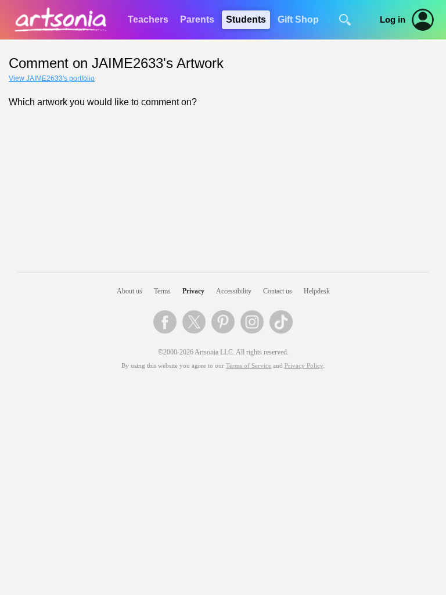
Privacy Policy (304, 366)
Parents (197, 19)
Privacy (193, 291)
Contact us (277, 291)
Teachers (148, 19)
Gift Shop (298, 19)
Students (246, 19)
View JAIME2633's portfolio (52, 78)
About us (129, 291)
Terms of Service (248, 366)
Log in (392, 19)
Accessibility (233, 291)
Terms (162, 291)
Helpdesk (317, 291)
